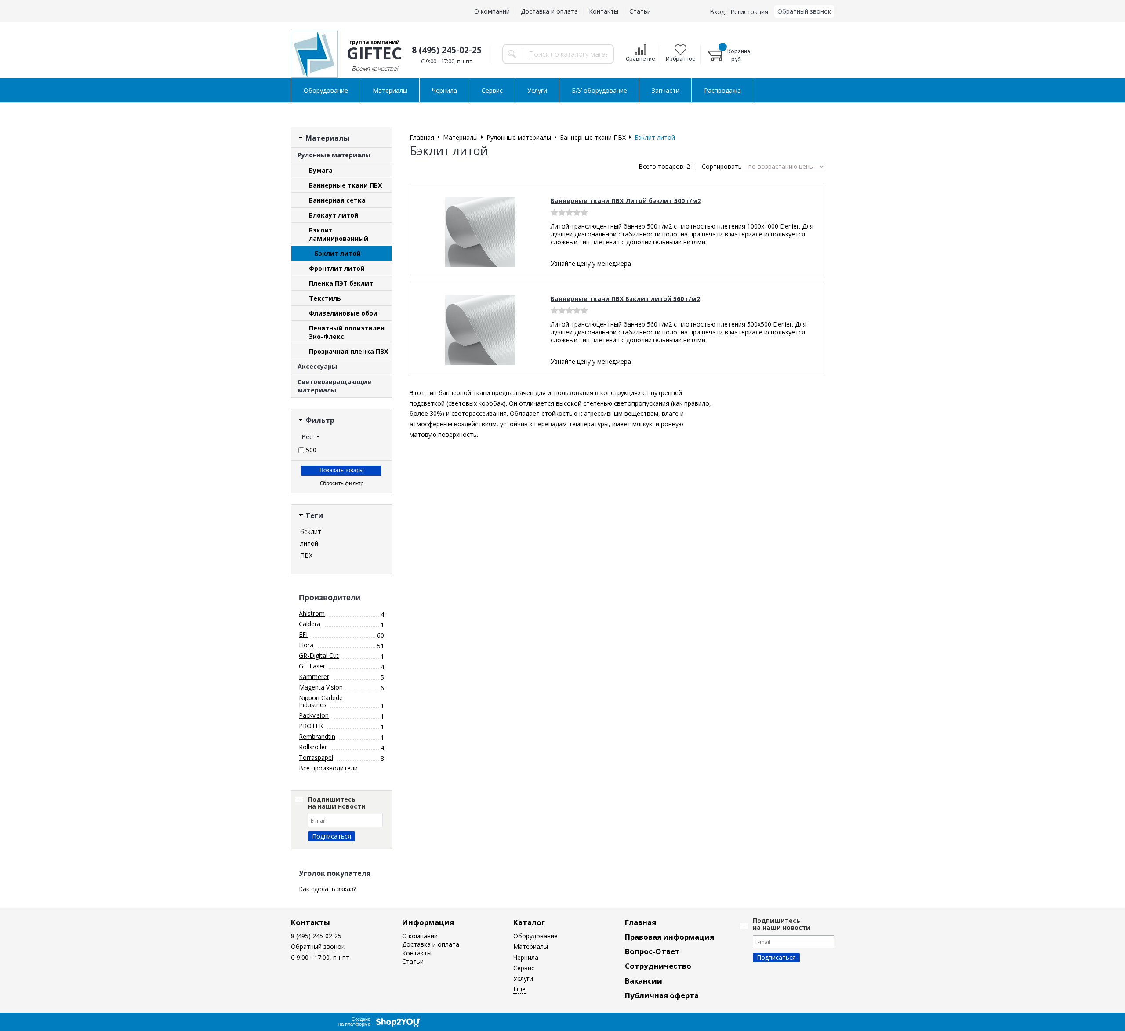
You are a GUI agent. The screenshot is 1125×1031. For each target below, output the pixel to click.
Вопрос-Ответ (652, 951)
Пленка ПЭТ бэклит (341, 283)
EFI (303, 634)
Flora (306, 645)
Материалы (390, 90)
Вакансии (643, 981)
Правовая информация (669, 937)
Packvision (314, 715)
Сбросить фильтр (341, 483)
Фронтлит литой (337, 268)
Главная (640, 922)
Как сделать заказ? (327, 889)
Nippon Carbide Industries (321, 701)
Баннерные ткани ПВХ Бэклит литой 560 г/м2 (625, 298)
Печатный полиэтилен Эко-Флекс (347, 332)
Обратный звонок (804, 11)
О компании (492, 11)
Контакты (603, 11)
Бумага (321, 170)
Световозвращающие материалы (334, 386)
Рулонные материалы (334, 155)
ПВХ (306, 555)
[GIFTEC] (314, 54)
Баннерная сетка (337, 200)
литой (309, 543)
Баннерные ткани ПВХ (345, 185)
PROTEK (311, 726)
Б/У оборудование (599, 90)
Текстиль (325, 298)
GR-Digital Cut (319, 655)
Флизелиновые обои (343, 313)
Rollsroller (313, 747)
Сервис (492, 90)
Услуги (537, 90)
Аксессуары (317, 366)
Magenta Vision (321, 687)
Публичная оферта (662, 995)
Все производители (328, 768)
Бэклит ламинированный (338, 234)
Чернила (444, 90)
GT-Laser (312, 666)
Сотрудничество (658, 966)
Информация (428, 922)
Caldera (309, 624)
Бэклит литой (338, 253)
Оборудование (326, 90)
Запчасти (665, 90)
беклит (310, 531)
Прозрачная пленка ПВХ (348, 351)
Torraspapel (316, 757)
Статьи (640, 11)
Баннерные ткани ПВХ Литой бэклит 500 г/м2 (626, 200)
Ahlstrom (312, 613)
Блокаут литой (334, 215)
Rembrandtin (317, 736)
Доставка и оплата (549, 11)
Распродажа (722, 90)
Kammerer (314, 676)
